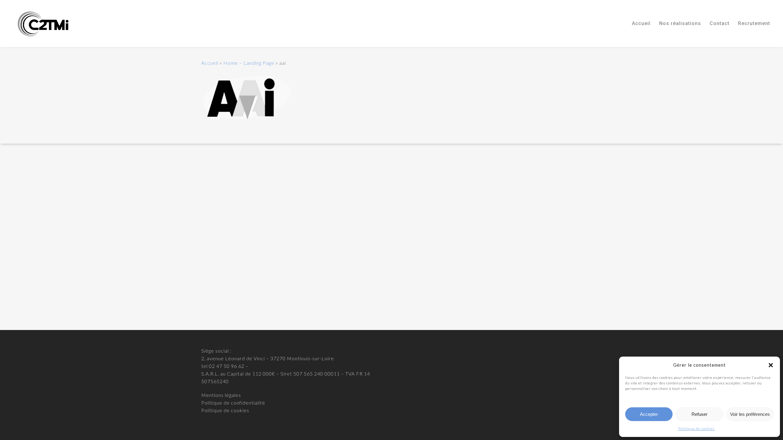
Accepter (649, 414)
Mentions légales (221, 395)
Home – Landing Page (248, 63)
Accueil (641, 23)
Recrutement (754, 23)
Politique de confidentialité (233, 402)
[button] (771, 365)
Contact (719, 23)
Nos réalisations (680, 23)
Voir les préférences (750, 414)
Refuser (699, 414)
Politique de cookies (696, 428)
